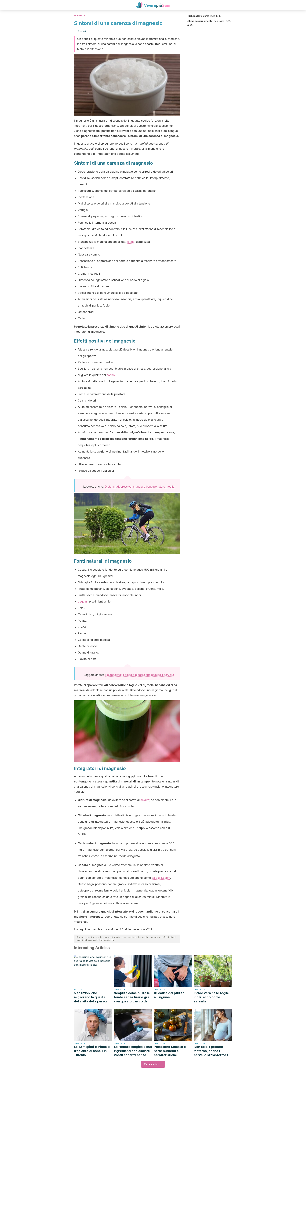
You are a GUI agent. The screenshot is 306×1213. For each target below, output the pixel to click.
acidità (144, 800)
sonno (111, 375)
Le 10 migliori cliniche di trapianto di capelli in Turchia (92, 1051)
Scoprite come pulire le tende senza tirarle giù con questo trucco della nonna (132, 997)
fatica (130, 241)
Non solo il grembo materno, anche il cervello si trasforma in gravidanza (212, 1051)
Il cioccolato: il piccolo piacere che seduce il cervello (139, 674)
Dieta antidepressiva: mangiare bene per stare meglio (140, 486)
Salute (78, 989)
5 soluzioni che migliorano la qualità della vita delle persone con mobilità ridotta (92, 997)
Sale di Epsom (161, 877)
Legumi (82, 601)
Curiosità (119, 989)
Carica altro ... (153, 1064)
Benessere (79, 15)
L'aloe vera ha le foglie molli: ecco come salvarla (211, 997)
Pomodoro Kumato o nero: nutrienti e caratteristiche (170, 1051)
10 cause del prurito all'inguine (169, 995)
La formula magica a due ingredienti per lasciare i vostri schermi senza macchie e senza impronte (133, 1051)
